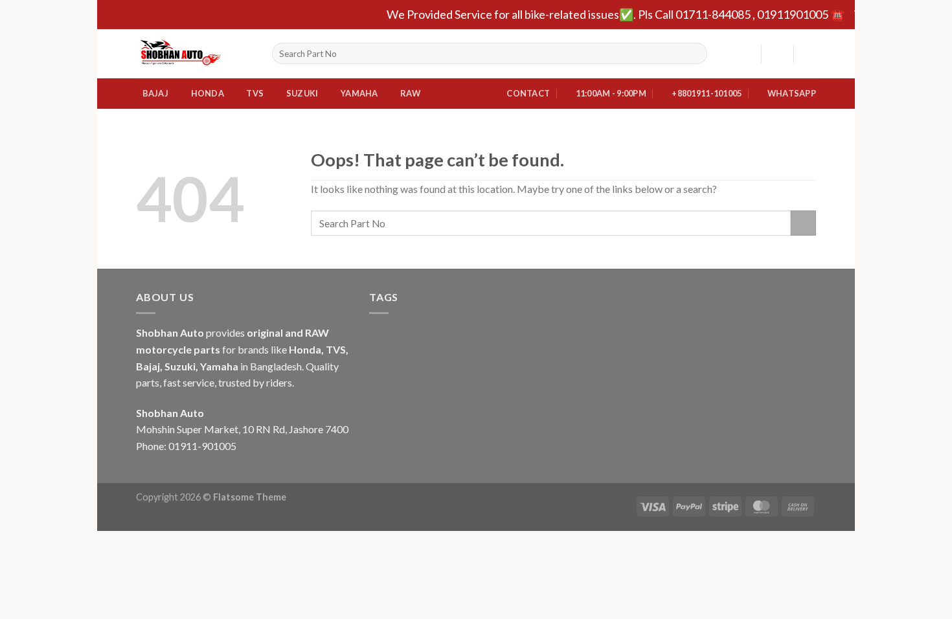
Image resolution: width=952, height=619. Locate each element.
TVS (255, 93)
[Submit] (694, 54)
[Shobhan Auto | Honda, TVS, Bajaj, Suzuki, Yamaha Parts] (194, 53)
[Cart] (809, 53)
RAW (410, 93)
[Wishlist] (746, 53)
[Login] (777, 53)
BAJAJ (155, 93)
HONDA (207, 93)
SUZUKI (302, 93)
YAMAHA (359, 93)
